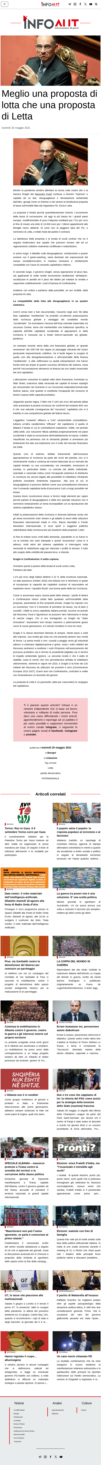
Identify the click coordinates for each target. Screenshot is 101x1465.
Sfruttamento (18, 1417)
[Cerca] (96, 4)
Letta (50, 768)
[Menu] (4, 4)
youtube (31, 734)
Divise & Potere (65, 1022)
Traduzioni (17, 1441)
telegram (51, 727)
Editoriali (63, 1227)
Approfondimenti (66, 1291)
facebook (57, 730)
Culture (83, 1410)
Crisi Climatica (19, 1438)
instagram (71, 730)
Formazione (18, 1427)
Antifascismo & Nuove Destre (24, 1431)
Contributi (17, 1421)
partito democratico (51, 773)
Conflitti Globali (14, 1291)
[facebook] (80, 4)
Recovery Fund (43, 194)
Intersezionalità (19, 1434)
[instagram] (75, 4)
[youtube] (90, 4)
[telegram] (69, 4)
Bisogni (51, 752)
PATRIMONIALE (50, 778)
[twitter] (85, 4)
